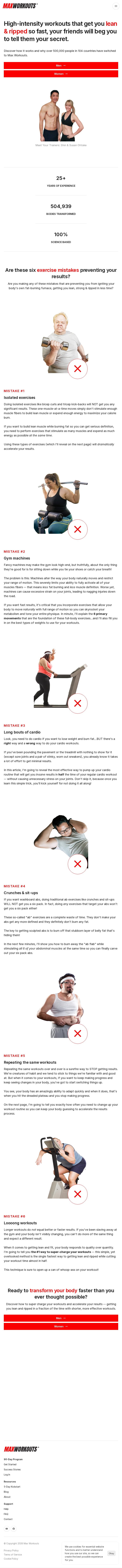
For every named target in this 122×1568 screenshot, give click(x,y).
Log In (7, 1474)
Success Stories (12, 1469)
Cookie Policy (11, 1558)
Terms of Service (13, 1554)
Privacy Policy (11, 1550)
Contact (8, 1519)
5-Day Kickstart (12, 1486)
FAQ (6, 1514)
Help (6, 1509)
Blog (6, 1491)
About (7, 1496)
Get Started (10, 1464)
